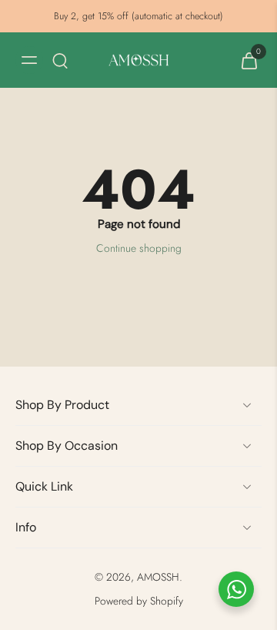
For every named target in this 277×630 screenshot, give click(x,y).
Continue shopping (139, 248)
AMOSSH (158, 577)
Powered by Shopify (139, 600)
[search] (60, 60)
